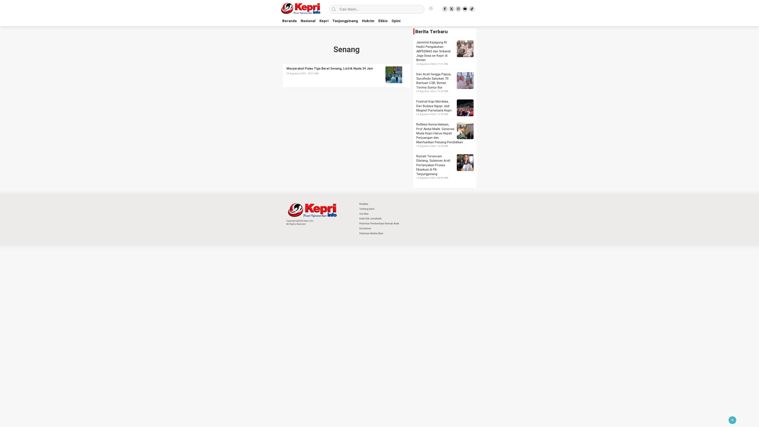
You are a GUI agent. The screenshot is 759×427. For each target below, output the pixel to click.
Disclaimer (365, 228)
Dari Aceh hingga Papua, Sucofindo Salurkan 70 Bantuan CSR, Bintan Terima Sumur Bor (433, 81)
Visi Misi (364, 214)
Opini (396, 21)
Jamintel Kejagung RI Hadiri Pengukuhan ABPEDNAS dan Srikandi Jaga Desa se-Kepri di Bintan (433, 51)
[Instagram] (458, 9)
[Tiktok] (472, 9)
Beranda (289, 21)
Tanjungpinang (345, 21)
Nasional (308, 21)
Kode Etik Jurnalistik (370, 218)
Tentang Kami (367, 209)
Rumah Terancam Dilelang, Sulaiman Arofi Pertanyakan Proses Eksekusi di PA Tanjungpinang (433, 165)
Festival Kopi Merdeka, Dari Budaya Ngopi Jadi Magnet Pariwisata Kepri (434, 106)
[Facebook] (445, 9)
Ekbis (383, 21)
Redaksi (363, 204)
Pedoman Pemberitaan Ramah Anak (379, 223)
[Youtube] (465, 9)
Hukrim (368, 21)
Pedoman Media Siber (371, 233)
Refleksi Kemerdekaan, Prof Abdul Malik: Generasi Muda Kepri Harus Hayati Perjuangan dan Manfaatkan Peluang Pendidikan (439, 133)
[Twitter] (452, 9)
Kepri (324, 21)
